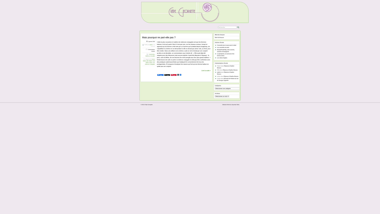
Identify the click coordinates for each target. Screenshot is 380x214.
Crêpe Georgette (148, 104)
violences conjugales (150, 64)
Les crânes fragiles (222, 58)
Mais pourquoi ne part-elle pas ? (159, 37)
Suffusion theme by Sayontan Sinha (230, 104)
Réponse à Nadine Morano (230, 70)
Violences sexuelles (150, 56)
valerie (150, 44)
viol (154, 62)
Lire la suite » (206, 70)
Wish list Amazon (219, 37)
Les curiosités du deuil (223, 47)
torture (150, 62)
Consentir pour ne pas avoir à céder (226, 45)
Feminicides (152, 54)
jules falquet (149, 60)
